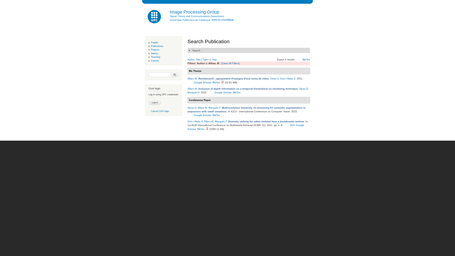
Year (214, 59)
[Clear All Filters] (230, 63)
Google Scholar (202, 82)
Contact (155, 60)
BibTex (306, 59)
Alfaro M (192, 78)
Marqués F (193, 92)
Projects (155, 49)
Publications (157, 46)
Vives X (274, 78)
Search (196, 50)
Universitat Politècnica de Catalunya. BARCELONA (201, 19)
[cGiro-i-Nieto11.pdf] (207, 129)
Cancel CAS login (160, 111)
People (154, 42)
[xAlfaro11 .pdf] (222, 82)
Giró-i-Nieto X (287, 78)
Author (191, 59)
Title (198, 59)
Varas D (303, 88)
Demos (154, 53)
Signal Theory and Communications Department (197, 16)
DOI (292, 125)
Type (205, 59)
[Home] (154, 17)
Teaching (155, 57)
